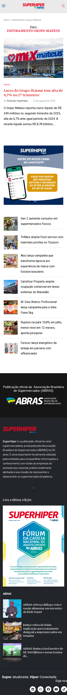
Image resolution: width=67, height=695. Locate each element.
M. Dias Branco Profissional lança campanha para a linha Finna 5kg (39, 307)
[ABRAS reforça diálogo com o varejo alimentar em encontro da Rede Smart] (12, 608)
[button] (33, 175)
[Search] (63, 6)
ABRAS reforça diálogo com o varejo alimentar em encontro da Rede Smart (42, 608)
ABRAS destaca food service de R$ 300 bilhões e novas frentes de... (43, 652)
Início (6, 20)
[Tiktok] (64, 689)
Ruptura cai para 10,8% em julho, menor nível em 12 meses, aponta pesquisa (41, 328)
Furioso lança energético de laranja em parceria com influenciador (39, 348)
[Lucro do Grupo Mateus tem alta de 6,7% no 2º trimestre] (33, 58)
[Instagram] (41, 689)
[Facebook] (48, 689)
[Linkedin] (33, 689)
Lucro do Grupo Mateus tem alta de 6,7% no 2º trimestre (33, 92)
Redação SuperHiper (17, 101)
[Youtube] (56, 689)
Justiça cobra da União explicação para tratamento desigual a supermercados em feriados (42, 630)
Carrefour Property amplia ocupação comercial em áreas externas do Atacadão (40, 287)
